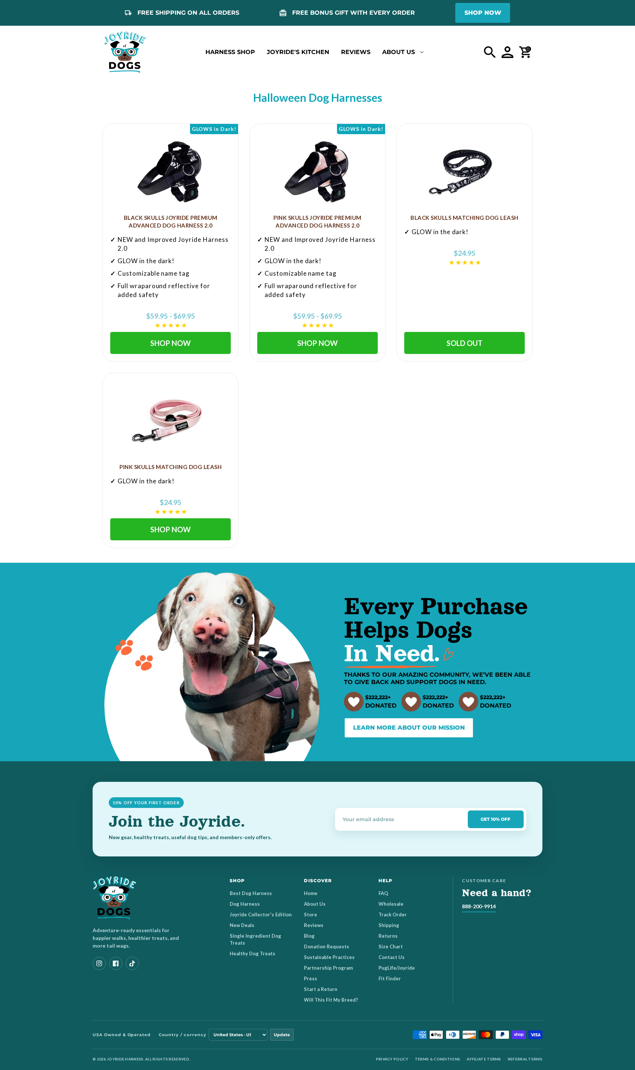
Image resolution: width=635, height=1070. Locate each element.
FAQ (383, 893)
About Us (315, 904)
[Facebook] (115, 963)
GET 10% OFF (495, 819)
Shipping (389, 925)
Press (310, 978)
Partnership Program (328, 968)
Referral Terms (525, 1059)
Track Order (393, 914)
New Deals (242, 925)
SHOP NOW (482, 12)
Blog (309, 936)
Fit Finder (390, 978)
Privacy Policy (392, 1059)
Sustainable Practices (329, 957)
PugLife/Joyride (397, 968)
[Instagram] (99, 963)
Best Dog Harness (251, 893)
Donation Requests (326, 946)
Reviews (313, 925)
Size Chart (391, 946)
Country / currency (182, 1034)
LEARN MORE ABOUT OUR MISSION (409, 727)
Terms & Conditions (437, 1059)
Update (282, 1034)
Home (311, 893)
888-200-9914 (479, 906)
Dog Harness (245, 904)
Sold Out (464, 343)
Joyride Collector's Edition (261, 914)
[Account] (507, 52)
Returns (388, 936)
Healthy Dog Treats (252, 953)
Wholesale (391, 904)
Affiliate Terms (484, 1059)
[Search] (490, 52)
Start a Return (320, 989)
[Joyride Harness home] (125, 52)
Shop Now (170, 343)
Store (310, 914)
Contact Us (392, 957)
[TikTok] (132, 963)
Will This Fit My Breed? (331, 1000)
